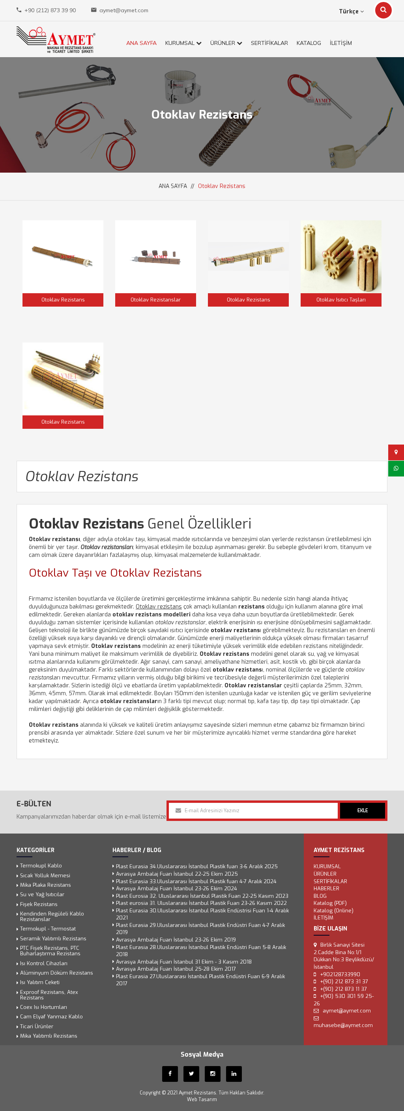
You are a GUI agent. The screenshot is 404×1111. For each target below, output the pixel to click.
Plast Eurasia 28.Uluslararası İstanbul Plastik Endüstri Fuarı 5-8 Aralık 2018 (201, 951)
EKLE (362, 811)
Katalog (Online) (334, 910)
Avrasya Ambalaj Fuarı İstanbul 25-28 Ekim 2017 (176, 969)
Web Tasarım (202, 1099)
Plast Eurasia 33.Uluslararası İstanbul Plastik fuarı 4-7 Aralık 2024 (196, 881)
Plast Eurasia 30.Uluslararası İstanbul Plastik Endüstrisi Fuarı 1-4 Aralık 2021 (202, 914)
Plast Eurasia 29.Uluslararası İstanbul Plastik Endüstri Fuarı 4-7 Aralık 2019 (200, 929)
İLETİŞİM (341, 43)
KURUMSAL (180, 43)
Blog (320, 896)
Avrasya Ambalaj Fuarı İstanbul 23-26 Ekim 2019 (176, 939)
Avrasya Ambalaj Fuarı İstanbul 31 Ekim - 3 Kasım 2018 (184, 961)
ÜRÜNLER (223, 43)
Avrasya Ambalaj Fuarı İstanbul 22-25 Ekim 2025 (177, 874)
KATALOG (309, 43)
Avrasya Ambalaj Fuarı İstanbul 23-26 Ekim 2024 (176, 888)
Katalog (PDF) (330, 903)
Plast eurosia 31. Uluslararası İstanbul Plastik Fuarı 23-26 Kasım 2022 (201, 903)
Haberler (326, 888)
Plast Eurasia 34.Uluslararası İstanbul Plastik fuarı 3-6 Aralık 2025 (197, 866)
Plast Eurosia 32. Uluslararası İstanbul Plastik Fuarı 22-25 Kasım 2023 (202, 896)
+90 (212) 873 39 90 (50, 10)
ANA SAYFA (141, 43)
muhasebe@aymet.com (343, 1025)
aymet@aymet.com (123, 10)
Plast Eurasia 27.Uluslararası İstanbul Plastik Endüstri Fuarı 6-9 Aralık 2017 (200, 980)
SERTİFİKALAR (269, 43)
